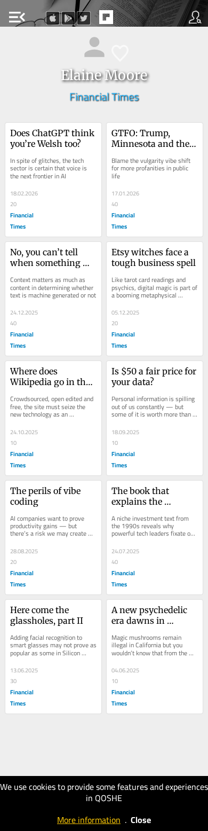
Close (141, 820)
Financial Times (104, 96)
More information (89, 820)
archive (128, 20)
